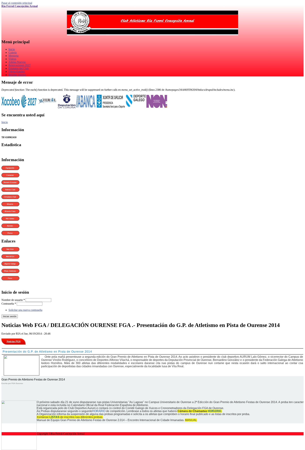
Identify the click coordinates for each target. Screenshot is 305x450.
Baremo (10, 226)
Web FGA (10, 249)
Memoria (13, 55)
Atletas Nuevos (17, 62)
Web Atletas (10, 219)
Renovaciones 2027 (19, 65)
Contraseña (8, 303)
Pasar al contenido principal (16, 2)
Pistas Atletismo (10, 271)
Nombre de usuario (13, 299)
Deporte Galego (10, 264)
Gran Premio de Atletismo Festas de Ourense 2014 (33, 379)
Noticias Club (10, 190)
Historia (10, 204)
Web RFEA (10, 256)
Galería (12, 52)
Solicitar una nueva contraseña (25, 309)
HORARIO (98, 411)
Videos (12, 58)
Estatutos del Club (18, 68)
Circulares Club (10, 197)
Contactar (10, 175)
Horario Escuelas (10, 182)
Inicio (11, 49)
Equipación (10, 168)
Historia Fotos (10, 211)
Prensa (10, 233)
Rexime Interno (17, 74)
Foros (10, 278)
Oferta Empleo (16, 71)
